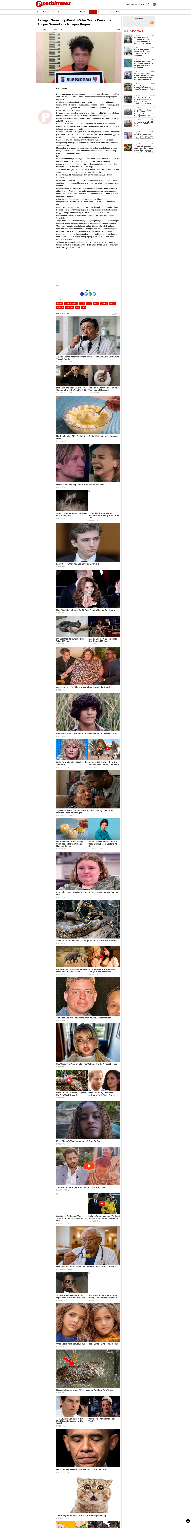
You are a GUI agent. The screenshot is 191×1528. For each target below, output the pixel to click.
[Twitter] (139, 22)
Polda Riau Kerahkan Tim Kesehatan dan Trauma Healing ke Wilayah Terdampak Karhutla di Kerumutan (143, 102)
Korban (112, 303)
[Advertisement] (88, 265)
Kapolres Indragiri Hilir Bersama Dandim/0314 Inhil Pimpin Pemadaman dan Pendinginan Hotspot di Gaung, (144, 78)
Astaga (59, 303)
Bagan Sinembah (71, 303)
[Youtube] (143, 22)
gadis (96, 303)
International (73, 12)
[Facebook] (127, 22)
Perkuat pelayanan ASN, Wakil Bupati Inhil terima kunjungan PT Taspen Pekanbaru (143, 53)
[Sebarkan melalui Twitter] (86, 294)
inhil (77, 308)
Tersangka (69, 308)
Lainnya (110, 12)
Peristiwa (52, 12)
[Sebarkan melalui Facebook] (82, 294)
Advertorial (62, 12)
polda (83, 308)
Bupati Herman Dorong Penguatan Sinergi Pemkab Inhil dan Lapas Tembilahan (144, 136)
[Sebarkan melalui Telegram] (94, 294)
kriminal (60, 308)
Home (39, 12)
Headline (104, 303)
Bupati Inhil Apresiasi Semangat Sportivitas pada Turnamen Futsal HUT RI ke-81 (144, 88)
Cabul (82, 303)
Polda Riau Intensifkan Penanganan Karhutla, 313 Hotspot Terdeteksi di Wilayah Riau (143, 65)
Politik (45, 12)
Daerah (92, 12)
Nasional (101, 12)
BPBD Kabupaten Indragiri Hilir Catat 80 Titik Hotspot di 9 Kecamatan (143, 124)
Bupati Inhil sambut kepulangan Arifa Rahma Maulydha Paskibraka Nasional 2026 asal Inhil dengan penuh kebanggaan (144, 41)
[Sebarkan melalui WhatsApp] (90, 294)
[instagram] (131, 22)
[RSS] (152, 22)
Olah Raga (84, 12)
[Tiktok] (135, 22)
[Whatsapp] (148, 22)
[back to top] (188, 1521)
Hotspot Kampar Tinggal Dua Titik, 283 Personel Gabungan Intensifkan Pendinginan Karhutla (143, 113)
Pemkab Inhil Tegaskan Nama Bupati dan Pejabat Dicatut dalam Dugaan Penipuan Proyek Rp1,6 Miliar (144, 149)
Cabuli (89, 303)
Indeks (118, 12)
